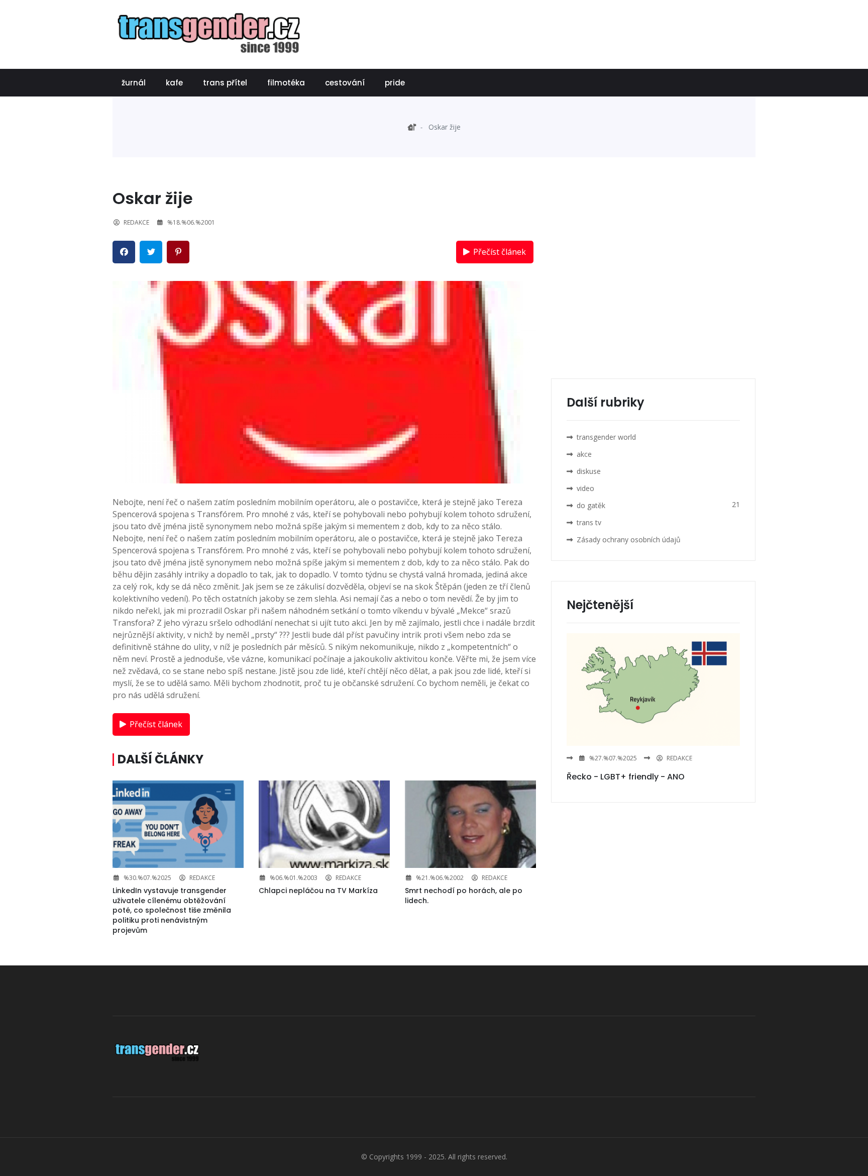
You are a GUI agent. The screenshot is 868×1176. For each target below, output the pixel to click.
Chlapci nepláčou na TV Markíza (318, 891)
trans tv (589, 522)
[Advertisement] (572, 32)
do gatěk (591, 505)
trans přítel (225, 82)
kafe (174, 82)
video (585, 488)
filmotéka (286, 82)
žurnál (134, 82)
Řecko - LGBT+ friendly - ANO (626, 776)
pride (395, 82)
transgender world (606, 437)
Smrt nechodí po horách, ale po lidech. (463, 896)
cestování (345, 82)
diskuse (589, 471)
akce (584, 454)
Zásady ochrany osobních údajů (629, 539)
